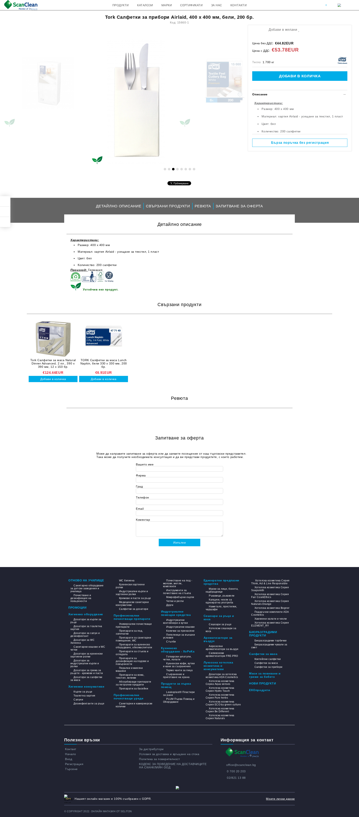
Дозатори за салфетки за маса (86, 679)
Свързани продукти (168, 206)
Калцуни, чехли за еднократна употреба (219, 601)
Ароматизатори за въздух (218, 639)
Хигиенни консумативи (86, 686)
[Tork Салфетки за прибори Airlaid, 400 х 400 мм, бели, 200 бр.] (136, 101)
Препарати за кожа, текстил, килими (130, 676)
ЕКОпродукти (259, 690)
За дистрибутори (151, 749)
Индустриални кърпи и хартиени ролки (132, 593)
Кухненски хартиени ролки (130, 586)
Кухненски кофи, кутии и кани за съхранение (179, 665)
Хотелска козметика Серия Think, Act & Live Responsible (270, 582)
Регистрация (74, 764)
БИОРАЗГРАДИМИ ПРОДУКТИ (263, 633)
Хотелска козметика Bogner (271, 608)
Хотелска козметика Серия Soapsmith (270, 589)
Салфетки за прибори (268, 667)
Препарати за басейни (133, 688)
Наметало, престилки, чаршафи (221, 608)
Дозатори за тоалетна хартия (86, 628)
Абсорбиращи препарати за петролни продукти (133, 683)
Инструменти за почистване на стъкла (177, 592)
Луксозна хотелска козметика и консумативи (218, 666)
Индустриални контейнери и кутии (175, 621)
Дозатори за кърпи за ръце (85, 621)
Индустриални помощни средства (176, 613)
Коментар (143, 519)
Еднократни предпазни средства (221, 582)
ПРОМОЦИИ (77, 607)
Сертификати (191, 5)
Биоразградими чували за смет (269, 646)
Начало (70, 754)
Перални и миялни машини (129, 669)
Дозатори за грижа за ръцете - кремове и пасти (86, 672)
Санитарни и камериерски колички (134, 705)
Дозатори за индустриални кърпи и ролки (84, 663)
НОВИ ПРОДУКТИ (262, 683)
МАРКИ (166, 5)
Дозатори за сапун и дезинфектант (85, 634)
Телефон (142, 497)
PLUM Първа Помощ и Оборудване (179, 700)
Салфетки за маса (263, 654)
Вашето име (145, 464)
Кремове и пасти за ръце (135, 598)
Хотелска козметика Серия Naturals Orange (270, 602)
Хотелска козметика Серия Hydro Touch (220, 689)
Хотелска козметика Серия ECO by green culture (223, 703)
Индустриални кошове (180, 626)
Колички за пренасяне (180, 630)
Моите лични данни (280, 798)
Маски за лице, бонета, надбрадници (222, 590)
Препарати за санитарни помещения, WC (133, 639)
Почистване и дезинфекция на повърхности (80, 598)
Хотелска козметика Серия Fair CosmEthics (270, 596)
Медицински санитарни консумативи (132, 604)
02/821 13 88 (236, 777)
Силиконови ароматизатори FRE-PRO (222, 654)
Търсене (71, 769)
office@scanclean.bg (241, 765)
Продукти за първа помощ (176, 685)
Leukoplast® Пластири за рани (179, 693)
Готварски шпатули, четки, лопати (177, 658)
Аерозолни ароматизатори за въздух (222, 648)
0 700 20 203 (236, 771)
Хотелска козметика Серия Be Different (220, 710)
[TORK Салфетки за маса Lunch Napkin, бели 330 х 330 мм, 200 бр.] (103, 339)
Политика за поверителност (159, 759)
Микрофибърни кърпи (180, 597)
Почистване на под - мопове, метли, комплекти (177, 583)
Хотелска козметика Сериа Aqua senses (220, 682)
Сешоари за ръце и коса (219, 617)
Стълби (171, 641)
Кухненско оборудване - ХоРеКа (178, 649)
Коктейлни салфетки (267, 659)
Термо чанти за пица (179, 670)
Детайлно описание (118, 206)
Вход (68, 759)
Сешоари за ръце (220, 624)
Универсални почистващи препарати (134, 625)
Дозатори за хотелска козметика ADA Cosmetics (222, 676)
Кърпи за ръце (83, 691)
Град (139, 486)
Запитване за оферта (239, 206)
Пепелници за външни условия (179, 636)
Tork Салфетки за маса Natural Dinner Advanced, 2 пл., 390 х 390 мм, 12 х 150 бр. (53, 363)
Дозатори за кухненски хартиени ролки (86, 655)
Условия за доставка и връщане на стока (169, 754)
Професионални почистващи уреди (128, 696)
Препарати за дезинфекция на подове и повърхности (132, 661)
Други (169, 605)
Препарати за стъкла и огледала (132, 653)
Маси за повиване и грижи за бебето (264, 675)
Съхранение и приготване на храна (176, 676)
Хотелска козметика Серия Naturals (220, 717)
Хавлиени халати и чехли (270, 618)
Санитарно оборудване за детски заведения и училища (87, 588)
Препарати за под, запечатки (129, 632)
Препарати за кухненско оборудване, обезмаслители (134, 646)
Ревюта (203, 206)
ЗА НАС (216, 5)
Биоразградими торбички (270, 640)
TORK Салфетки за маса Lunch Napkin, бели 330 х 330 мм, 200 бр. (103, 363)
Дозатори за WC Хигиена (82, 641)
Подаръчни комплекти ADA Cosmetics (270, 613)
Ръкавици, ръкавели (222, 595)
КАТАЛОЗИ (145, 5)
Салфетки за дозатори (133, 609)
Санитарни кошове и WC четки (87, 648)
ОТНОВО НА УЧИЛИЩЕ (86, 580)
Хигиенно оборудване (85, 614)
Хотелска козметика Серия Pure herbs (220, 696)
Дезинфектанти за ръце (89, 703)
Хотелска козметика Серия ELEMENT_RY (270, 624)
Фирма (141, 475)
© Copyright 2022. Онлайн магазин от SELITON (98, 811)
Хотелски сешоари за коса (221, 630)
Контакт (70, 749)
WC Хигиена (126, 580)
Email (140, 508)
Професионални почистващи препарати (132, 617)
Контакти (238, 5)
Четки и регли (175, 601)
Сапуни (78, 699)
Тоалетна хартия (84, 695)
